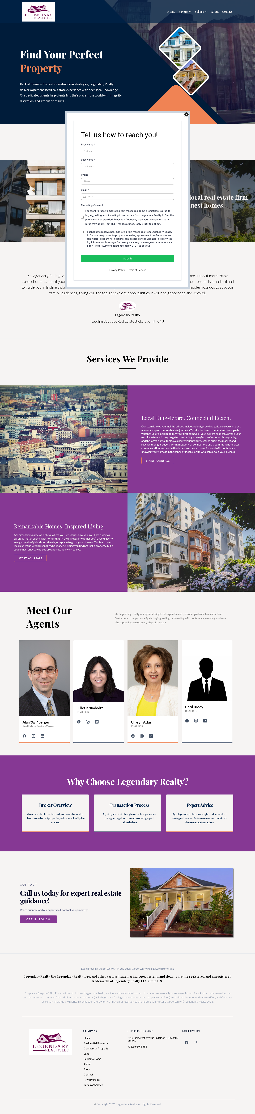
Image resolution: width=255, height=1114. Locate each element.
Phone (84, 174)
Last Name (88, 159)
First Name (88, 144)
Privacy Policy (117, 269)
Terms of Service (136, 269)
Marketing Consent (92, 205)
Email (85, 189)
